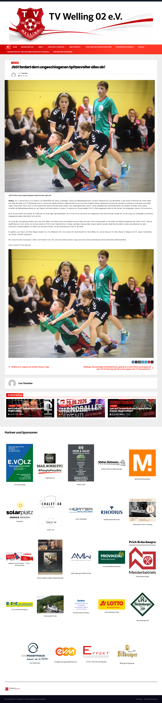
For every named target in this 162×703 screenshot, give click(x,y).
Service (141, 47)
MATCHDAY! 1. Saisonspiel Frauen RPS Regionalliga (27, 409)
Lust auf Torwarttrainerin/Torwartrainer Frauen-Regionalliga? (131, 409)
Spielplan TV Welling (56, 47)
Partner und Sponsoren (62, 52)
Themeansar (42, 699)
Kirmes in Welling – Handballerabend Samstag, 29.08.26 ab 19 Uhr (78, 409)
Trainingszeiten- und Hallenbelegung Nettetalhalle (28, 52)
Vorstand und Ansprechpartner (98, 47)
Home (15, 47)
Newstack (32, 699)
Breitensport (75, 47)
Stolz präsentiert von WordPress (14, 699)
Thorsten (24, 73)
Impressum (139, 699)
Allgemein (15, 62)
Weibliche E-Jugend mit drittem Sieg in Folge (30, 367)
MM (22, 414)
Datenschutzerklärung (150, 699)
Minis (40, 47)
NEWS (19, 405)
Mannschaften (27, 47)
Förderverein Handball (125, 47)
